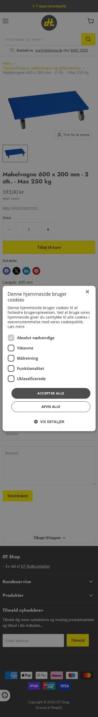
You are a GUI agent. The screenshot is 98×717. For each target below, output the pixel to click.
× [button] (87, 292)
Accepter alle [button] (50, 393)
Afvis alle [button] (51, 406)
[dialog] (48, 358)
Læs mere (16, 326)
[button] (49, 422)
